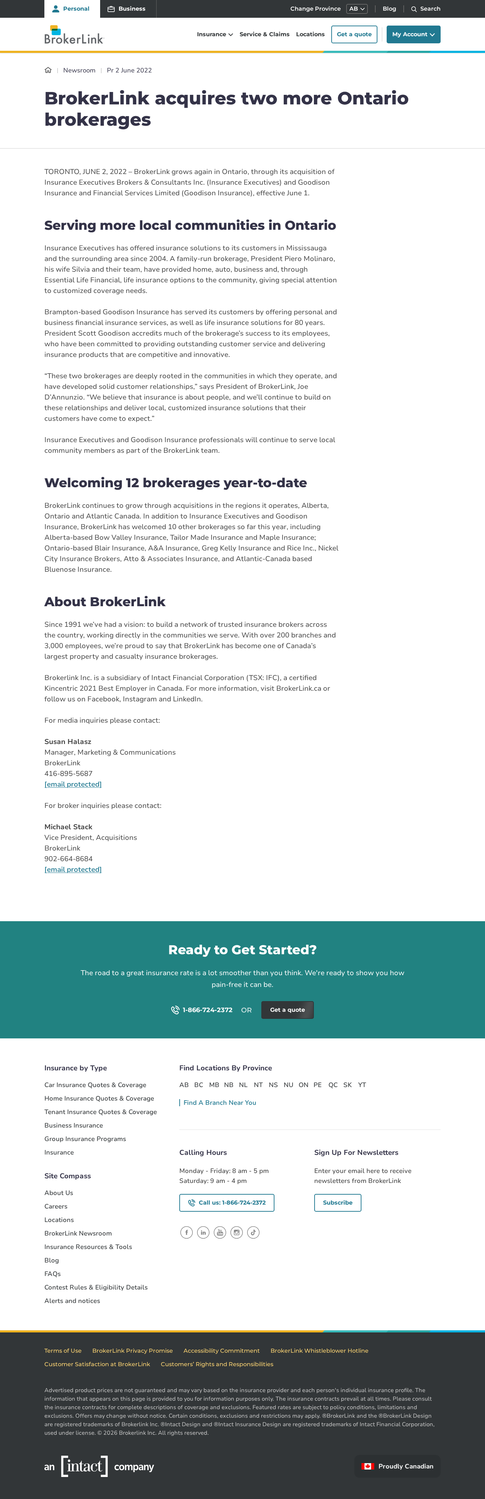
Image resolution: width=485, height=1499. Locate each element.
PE (318, 1085)
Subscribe (338, 1202)
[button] (357, 9)
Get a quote (354, 34)
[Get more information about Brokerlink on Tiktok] (253, 1232)
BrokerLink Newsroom (78, 1233)
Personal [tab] (76, 8)
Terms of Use (63, 1350)
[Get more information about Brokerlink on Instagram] (236, 1232)
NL (243, 1085)
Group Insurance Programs (85, 1139)
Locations (310, 34)
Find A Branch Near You (220, 1102)
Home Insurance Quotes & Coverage (99, 1099)
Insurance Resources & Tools (88, 1247)
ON (303, 1085)
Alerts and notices (72, 1301)
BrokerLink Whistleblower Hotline (320, 1350)
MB (213, 1085)
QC (333, 1085)
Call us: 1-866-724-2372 (232, 1202)
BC (198, 1085)
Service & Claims (265, 34)
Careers (55, 1206)
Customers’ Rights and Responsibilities (217, 1364)
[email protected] (73, 784)
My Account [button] (409, 34)
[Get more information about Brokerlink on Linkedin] (203, 1232)
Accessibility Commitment (222, 1350)
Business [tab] (132, 8)
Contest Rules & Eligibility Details (96, 1287)
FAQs (52, 1274)
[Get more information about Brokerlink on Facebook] (186, 1232)
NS (273, 1085)
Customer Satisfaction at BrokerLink (97, 1364)
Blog (389, 8)
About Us (58, 1193)
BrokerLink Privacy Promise (132, 1350)
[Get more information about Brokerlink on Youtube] (220, 1232)
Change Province (315, 8)
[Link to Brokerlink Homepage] (48, 70)
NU (288, 1085)
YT (362, 1085)
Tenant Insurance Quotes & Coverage (100, 1112)
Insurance (59, 1152)
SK (347, 1085)
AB (184, 1085)
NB (228, 1085)
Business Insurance (73, 1125)
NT (258, 1085)
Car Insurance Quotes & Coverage (95, 1085)
